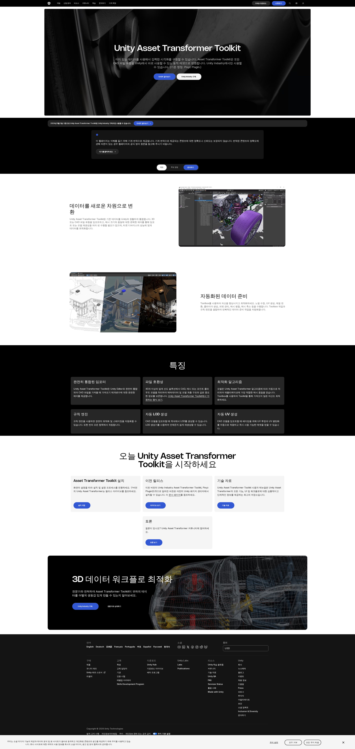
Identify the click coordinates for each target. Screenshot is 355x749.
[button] (261, 3)
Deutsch (100, 647)
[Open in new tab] (104, 672)
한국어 (167, 647)
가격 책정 (112, 3)
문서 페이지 (175, 494)
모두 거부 (293, 742)
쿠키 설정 (274, 742)
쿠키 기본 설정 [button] (164, 733)
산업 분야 (67, 3)
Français (118, 647)
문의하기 (102, 3)
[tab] (162, 167)
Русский (157, 647)
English (90, 647)
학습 (94, 3)
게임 (58, 3)
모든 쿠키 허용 (312, 742)
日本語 (109, 647)
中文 (139, 647)
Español (147, 647)
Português (130, 647)
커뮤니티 (85, 3)
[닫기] (343, 742)
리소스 (76, 3)
